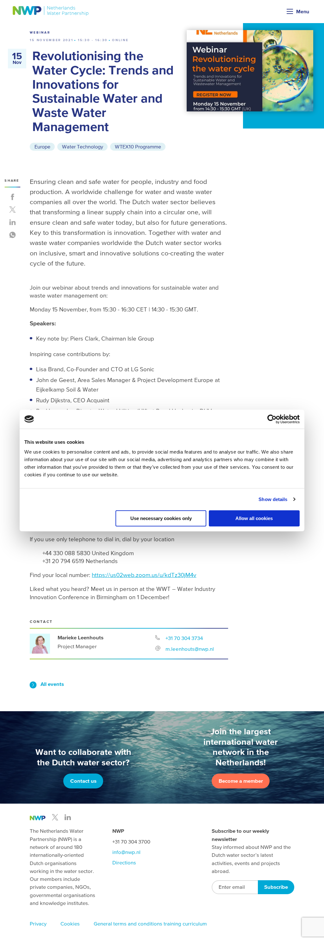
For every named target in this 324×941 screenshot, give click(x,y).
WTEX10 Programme (138, 146)
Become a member (241, 781)
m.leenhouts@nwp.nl (189, 649)
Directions (124, 863)
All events (52, 684)
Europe (42, 146)
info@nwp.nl (126, 852)
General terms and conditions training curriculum (150, 924)
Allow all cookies (254, 518)
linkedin (68, 817)
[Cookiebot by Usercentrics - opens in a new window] (272, 419)
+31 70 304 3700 (131, 842)
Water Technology (82, 146)
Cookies (70, 924)
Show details (273, 499)
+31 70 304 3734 (184, 638)
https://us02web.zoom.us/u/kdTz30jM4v (144, 575)
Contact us (83, 781)
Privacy (38, 924)
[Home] (51, 11)
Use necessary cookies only (161, 518)
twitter (55, 817)
